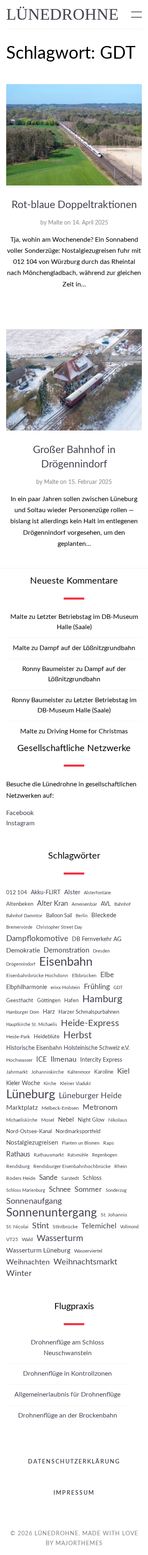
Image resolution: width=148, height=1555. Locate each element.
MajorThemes (79, 1543)
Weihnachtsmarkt (85, 1262)
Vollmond (129, 1227)
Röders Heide (20, 1178)
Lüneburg (30, 1094)
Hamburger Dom (22, 1012)
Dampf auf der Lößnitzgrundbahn (87, 648)
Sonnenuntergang (51, 1212)
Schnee (60, 1189)
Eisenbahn (65, 962)
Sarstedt (70, 1178)
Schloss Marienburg (25, 1190)
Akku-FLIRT (45, 892)
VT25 (12, 1239)
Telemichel (98, 1226)
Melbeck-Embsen (60, 1108)
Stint (40, 1226)
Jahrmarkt (17, 1071)
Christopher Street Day (59, 927)
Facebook (20, 813)
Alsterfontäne (97, 893)
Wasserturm (60, 1238)
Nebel (66, 1120)
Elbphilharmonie (26, 987)
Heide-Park (18, 1036)
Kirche (50, 1083)
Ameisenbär (84, 904)
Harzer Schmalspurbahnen (88, 1012)
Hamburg (102, 999)
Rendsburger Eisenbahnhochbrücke (72, 1166)
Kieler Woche (23, 1083)
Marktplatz (22, 1107)
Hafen (71, 1000)
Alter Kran (52, 903)
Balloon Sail (59, 915)
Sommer (88, 1189)
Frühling (97, 986)
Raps (108, 1142)
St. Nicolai (17, 1226)
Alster (72, 892)
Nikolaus (117, 1120)
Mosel (47, 1120)
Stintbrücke (65, 1226)
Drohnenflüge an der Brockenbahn (67, 1415)
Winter (19, 1273)
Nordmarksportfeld (78, 1131)
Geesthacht (19, 1000)
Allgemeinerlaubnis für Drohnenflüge (67, 1394)
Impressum (74, 1493)
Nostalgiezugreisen (32, 1143)
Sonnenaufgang (34, 1201)
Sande (48, 1178)
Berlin (82, 916)
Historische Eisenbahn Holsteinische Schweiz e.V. (68, 1048)
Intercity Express (101, 1060)
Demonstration (66, 950)
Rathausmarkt (49, 1154)
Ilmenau (63, 1059)
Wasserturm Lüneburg (38, 1250)
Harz (49, 1012)
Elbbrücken (84, 975)
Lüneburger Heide (90, 1096)
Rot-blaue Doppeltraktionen (74, 205)
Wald (27, 1239)
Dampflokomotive (37, 939)
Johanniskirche (47, 1071)
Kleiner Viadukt (75, 1083)
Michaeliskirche (21, 1120)
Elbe (107, 975)
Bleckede (103, 915)
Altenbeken (19, 904)
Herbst (77, 1035)
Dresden (101, 951)
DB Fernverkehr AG (96, 939)
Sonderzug (116, 1190)
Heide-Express (90, 1023)
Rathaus (18, 1154)
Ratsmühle (77, 1155)
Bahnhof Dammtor (24, 916)
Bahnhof (122, 904)
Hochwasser (19, 1060)
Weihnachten (28, 1262)
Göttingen (48, 1000)
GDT (118, 987)
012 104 (16, 892)
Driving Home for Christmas (87, 731)
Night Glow (91, 1120)
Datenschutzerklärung (74, 1462)
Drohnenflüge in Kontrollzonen (67, 1373)
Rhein (120, 1166)
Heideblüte (47, 1037)
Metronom (100, 1107)
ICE (41, 1059)
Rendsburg (18, 1166)
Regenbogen (104, 1155)
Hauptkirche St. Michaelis (31, 1024)
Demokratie (23, 950)
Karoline (103, 1072)
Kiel (123, 1071)
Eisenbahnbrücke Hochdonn (37, 975)
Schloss (92, 1178)
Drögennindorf (20, 964)
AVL (106, 904)
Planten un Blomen (80, 1143)
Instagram (20, 823)
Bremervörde (19, 927)
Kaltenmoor (78, 1072)
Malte (55, 223)
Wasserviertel (88, 1250)
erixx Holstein (65, 987)
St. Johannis (114, 1214)
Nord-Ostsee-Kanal (29, 1131)
